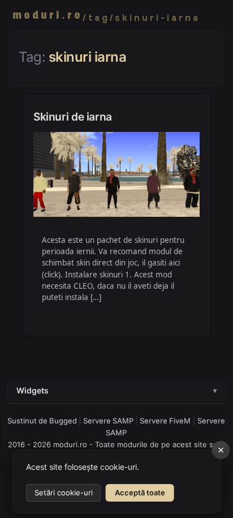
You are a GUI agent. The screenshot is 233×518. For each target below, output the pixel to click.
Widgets (116, 390)
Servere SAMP (109, 420)
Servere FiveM (165, 420)
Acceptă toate (140, 492)
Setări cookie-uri (63, 492)
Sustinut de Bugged (43, 420)
